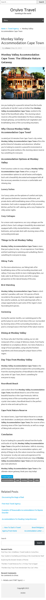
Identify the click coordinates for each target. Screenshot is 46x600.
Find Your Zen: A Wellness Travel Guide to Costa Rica (19, 552)
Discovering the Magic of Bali (13, 497)
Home (3, 29)
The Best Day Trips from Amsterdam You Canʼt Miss (19, 567)
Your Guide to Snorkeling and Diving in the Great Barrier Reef (22, 556)
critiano (7, 48)
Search (3, 538)
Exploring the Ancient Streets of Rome (14, 560)
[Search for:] (18, 2)
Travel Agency (13, 29)
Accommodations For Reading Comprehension (19, 519)
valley (37, 480)
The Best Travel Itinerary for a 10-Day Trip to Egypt (19, 564)
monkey (24, 480)
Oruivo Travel (23, 9)
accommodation (8, 480)
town (31, 480)
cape (17, 480)
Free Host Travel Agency (11, 504)
